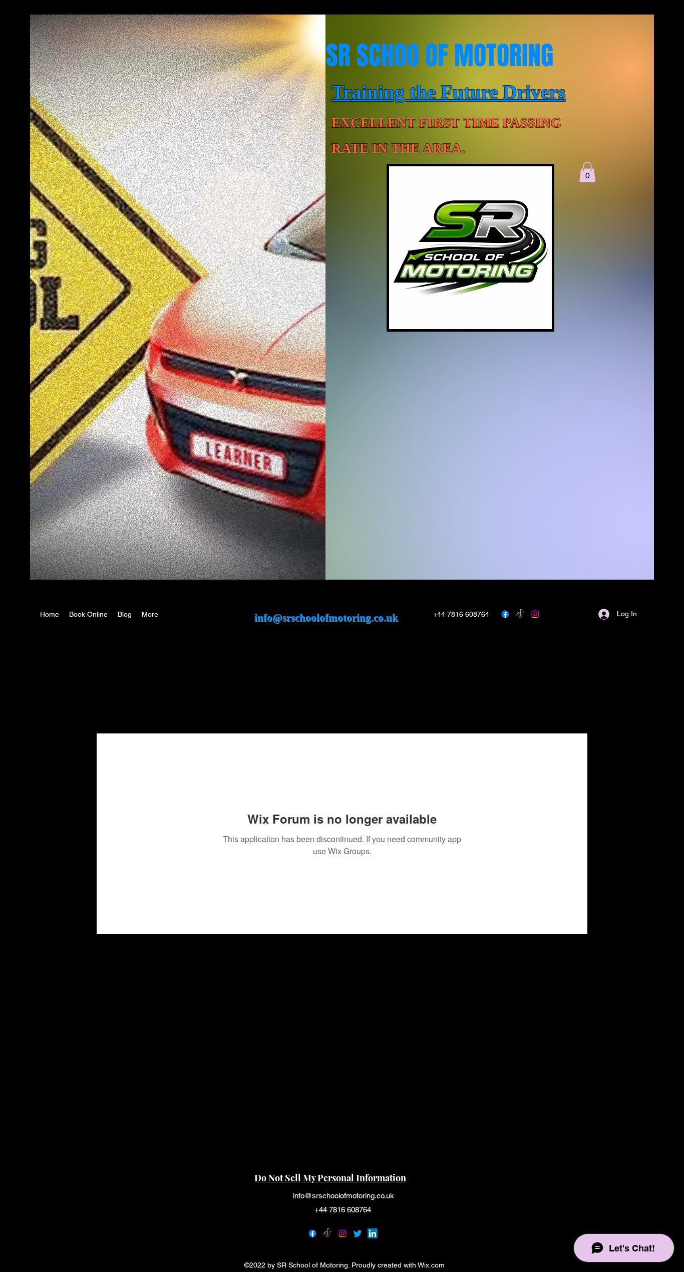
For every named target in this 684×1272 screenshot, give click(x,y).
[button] (587, 172)
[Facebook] (312, 1233)
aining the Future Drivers (458, 92)
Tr (341, 92)
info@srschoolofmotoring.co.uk (326, 618)
